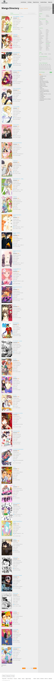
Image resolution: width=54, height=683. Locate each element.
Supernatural (48, 46)
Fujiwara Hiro (18, 580)
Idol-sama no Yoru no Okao (17, 287)
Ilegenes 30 (16, 550)
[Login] (53, 4)
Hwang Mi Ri (18, 327)
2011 (48, 67)
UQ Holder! (42, 97)
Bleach (41, 87)
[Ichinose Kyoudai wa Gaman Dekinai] (7, 222)
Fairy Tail (41, 77)
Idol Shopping (16, 323)
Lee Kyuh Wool (18, 165)
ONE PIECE (42, 678)
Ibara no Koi (15, 593)
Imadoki (14, 377)
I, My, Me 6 (16, 207)
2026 (41, 64)
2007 (44, 68)
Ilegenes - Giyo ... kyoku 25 (19, 244)
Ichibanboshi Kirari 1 (18, 658)
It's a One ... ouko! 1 (17, 352)
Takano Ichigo (18, 634)
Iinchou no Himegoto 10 (18, 81)
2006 (46, 68)
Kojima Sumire (18, 417)
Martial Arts (41, 38)
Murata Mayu (18, 435)
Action (14, 73)
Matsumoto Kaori (19, 201)
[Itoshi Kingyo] (7, 637)
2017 (48, 65)
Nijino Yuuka (18, 21)
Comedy (14, 37)
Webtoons (47, 48)
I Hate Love (15, 160)
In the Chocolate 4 (17, 442)
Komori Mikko (18, 111)
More (51, 72)
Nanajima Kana (18, 147)
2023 (47, 64)
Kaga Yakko (18, 57)
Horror (17, 578)
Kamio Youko (18, 508)
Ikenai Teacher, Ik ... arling (18, 178)
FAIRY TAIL (46, 678)
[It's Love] (7, 403)
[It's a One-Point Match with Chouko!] (7, 349)
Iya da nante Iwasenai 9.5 (18, 153)
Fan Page (12, 675)
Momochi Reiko (18, 309)
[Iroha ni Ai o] (7, 565)
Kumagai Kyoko (18, 39)
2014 (42, 67)
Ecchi (40, 34)
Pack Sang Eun (18, 399)
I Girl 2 (15, 496)
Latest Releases (23, 2)
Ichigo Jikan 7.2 (17, 45)
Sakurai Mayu (18, 220)
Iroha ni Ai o (15, 557)
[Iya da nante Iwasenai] (7, 150)
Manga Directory (36, 2)
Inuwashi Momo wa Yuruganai (17, 269)
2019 (44, 65)
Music (47, 39)
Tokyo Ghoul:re (42, 96)
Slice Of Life (47, 44)
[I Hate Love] (7, 168)
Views (11, 13)
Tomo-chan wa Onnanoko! (44, 90)
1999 (48, 69)
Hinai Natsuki (18, 93)
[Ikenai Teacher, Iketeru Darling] (7, 186)
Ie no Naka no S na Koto (18, 413)
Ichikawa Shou (18, 363)
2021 (40, 65)
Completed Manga (43, 2)
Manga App (8, 675)
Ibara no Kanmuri (16, 503)
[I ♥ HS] (7, 475)
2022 (49, 64)
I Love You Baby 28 (17, 117)
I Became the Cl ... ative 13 (19, 262)
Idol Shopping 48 (17, 334)
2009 (40, 68)
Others (50, 69)
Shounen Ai (41, 24)
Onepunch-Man (42, 78)
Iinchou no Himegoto (17, 70)
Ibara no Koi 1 (16, 604)
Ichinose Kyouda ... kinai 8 (18, 226)
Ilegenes (14, 539)
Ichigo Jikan (15, 34)
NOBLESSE (50, 678)
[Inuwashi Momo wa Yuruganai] (7, 276)
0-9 (40, 60)
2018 (46, 65)
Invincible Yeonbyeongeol (18, 449)
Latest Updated (31, 13)
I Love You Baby (16, 106)
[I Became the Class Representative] (7, 258)
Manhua (49, 53)
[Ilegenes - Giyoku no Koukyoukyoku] (7, 240)
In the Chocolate (16, 431)
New (40, 16)
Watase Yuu (18, 381)
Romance (14, 19)
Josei (46, 20)
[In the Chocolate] (7, 439)
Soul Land (41, 92)
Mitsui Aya (18, 598)
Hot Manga (29, 2)
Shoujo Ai (40, 22)
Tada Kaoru (18, 129)
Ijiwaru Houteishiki (17, 88)
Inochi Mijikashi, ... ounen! (18, 16)
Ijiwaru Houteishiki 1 (17, 99)
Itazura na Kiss (16, 124)
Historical (40, 37)
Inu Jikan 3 (16, 370)
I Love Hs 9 (16, 622)
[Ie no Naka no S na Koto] (7, 421)
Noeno (17, 256)
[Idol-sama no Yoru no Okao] (7, 294)
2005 (48, 68)
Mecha (40, 39)
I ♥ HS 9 (15, 478)
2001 (44, 69)
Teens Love (47, 49)
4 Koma (47, 29)
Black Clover (42, 88)
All (39, 15)
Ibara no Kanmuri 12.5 (18, 514)
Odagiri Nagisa (18, 345)
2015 (40, 67)
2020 (42, 65)
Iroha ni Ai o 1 (16, 568)
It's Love (14, 395)
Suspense (40, 47)
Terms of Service (10, 678)
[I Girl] (7, 493)
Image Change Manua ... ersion (18, 522)
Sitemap (23, 678)
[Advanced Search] (53, 8)
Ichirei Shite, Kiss (16, 52)
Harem (17, 273)
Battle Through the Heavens (44, 91)
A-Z (2, 13)
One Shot (14, 344)
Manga (42, 53)
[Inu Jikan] (7, 367)
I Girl (14, 485)
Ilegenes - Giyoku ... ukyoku (17, 233)
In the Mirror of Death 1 (18, 586)
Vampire (40, 48)
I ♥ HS (14, 467)
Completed (47, 16)
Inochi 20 (15, 316)
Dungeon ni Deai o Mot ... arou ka (45, 93)
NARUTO (34, 678)
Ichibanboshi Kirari (17, 647)
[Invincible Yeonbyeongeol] (7, 457)
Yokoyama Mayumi (19, 472)
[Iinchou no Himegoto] (7, 78)
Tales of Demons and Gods (44, 81)
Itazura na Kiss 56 (17, 135)
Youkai (40, 49)
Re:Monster (42, 100)
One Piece (41, 79)
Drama (14, 109)
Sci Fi (40, 44)
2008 (42, 68)
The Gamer (42, 95)
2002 (42, 69)
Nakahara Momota (19, 490)
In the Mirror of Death (17, 575)
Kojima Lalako (18, 274)
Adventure (47, 30)
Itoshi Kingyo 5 (16, 640)
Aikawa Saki (18, 75)
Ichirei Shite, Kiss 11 (17, 63)
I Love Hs (15, 611)
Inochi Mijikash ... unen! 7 (18, 27)
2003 (40, 69)
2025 (43, 64)
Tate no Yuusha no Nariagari (44, 82)
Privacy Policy (4, 678)
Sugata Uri (18, 652)
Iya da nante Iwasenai (17, 142)
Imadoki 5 (16, 388)
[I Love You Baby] (7, 114)
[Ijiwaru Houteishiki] (7, 96)
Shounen (47, 22)
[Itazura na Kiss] (7, 132)
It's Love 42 (16, 406)
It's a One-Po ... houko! (17, 341)
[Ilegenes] (7, 547)
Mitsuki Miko (18, 527)
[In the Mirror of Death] (7, 583)
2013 (44, 67)
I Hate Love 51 (16, 171)
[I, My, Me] (7, 204)
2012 (46, 67)
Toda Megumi (18, 183)
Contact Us (15, 678)
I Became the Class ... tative (17, 251)
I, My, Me (15, 196)
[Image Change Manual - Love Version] (7, 529)
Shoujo (18, 506)
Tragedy (47, 47)
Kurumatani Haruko (19, 292)
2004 (50, 68)
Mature (47, 38)
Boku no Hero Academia (44, 86)
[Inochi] (7, 313)
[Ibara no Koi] (7, 601)
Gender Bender (19, 488)
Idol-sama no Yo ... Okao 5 (18, 299)
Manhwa (45, 53)
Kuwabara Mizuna (19, 238)
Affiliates (4, 675)
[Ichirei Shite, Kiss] (7, 60)
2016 (50, 65)
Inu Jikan (15, 359)
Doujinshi (40, 33)
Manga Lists (50, 2)
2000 (46, 69)
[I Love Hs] (7, 619)
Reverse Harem (48, 42)
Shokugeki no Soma (43, 76)
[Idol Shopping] (7, 331)
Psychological (18, 308)
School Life (19, 19)
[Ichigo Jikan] (7, 42)
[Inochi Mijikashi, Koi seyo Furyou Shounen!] (7, 24)
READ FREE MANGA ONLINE (4, 2)
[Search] (53, 6)
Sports (40, 46)
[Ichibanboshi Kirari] (7, 655)
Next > (35, 668)
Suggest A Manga (28, 678)
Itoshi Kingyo (15, 629)
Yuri (39, 25)
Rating (20, 13)
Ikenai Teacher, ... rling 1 (18, 189)
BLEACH (38, 678)
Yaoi (46, 24)
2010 (50, 67)
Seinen (40, 21)
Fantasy (47, 34)
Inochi (14, 305)
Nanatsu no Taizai (42, 83)
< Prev (24, 668)
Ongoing (47, 15)
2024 (45, 64)
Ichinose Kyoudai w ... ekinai (17, 215)
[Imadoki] (7, 385)
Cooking (47, 32)
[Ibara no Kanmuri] (7, 511)
